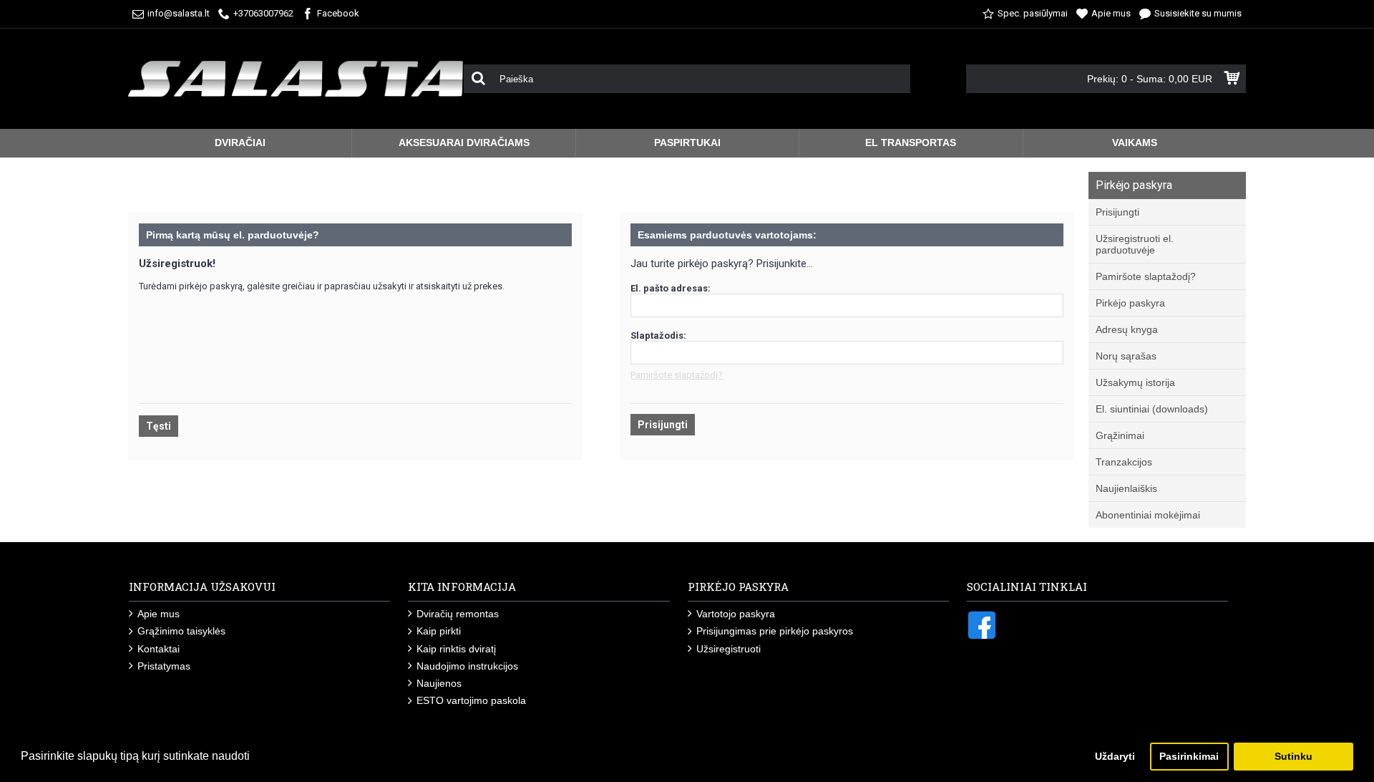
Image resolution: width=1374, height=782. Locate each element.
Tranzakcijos (1124, 462)
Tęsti (158, 426)
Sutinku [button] (1293, 756)
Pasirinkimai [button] (1189, 756)
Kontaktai (158, 649)
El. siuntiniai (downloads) (1152, 409)
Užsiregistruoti (728, 649)
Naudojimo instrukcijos (467, 666)
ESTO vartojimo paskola (471, 700)
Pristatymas (163, 666)
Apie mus (158, 613)
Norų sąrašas (1126, 356)
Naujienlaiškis (1126, 488)
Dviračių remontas (457, 613)
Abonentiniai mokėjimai (1148, 515)
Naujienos (439, 683)
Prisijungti (1117, 212)
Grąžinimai (1120, 435)
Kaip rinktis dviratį (456, 649)
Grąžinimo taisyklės (181, 631)
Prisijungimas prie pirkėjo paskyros (774, 631)
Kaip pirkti (438, 631)
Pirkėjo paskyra (1130, 303)
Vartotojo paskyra (735, 613)
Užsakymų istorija (1135, 382)
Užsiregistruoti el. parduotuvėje (1135, 244)
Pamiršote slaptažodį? (1146, 276)
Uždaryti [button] (1115, 756)
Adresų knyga (1127, 329)
